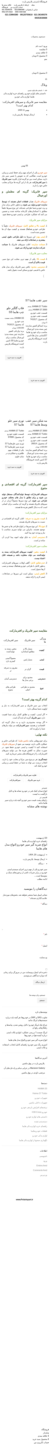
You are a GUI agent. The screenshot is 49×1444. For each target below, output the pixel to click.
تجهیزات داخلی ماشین (38, 1103)
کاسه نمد (42, 1276)
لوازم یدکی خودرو (22, 97)
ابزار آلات (42, 1315)
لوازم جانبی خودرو (39, 1324)
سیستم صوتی (41, 1320)
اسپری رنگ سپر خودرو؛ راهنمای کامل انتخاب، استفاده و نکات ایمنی (25, 1046)
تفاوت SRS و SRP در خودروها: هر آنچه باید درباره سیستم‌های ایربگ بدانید (26, 1018)
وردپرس (43, 1175)
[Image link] (24, 1190)
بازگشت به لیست (40, 794)
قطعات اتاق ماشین (39, 1259)
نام (45, 934)
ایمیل (44, 946)
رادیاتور (43, 1296)
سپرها (29, 526)
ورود (45, 1161)
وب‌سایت (43, 957)
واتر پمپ (42, 1300)
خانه (46, 90)
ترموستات (42, 1291)
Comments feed (40, 1170)
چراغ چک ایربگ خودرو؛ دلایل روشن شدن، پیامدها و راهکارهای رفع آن (26, 1026)
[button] (37, 380)
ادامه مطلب (42, 879)
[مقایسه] (44, 295)
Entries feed (41, 1166)
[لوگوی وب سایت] (35, 27)
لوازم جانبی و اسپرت (33, 1310)
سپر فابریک (32, 705)
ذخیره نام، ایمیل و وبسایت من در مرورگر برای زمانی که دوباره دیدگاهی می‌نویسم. (25, 974)
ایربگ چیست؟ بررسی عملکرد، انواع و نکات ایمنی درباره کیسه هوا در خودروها (26, 1033)
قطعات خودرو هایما (39, 1131)
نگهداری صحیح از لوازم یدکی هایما (33, 1140)
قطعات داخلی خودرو (35, 1253)
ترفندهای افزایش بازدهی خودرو (34, 1107)
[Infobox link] (24, 1402)
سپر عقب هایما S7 (36, 300)
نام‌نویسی (43, 1156)
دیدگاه (44, 904)
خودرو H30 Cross (39, 1112)
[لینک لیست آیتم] (24, 1362)
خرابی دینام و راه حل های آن (15, 1068)
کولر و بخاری (41, 1271)
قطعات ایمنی (41, 1267)
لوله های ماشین (40, 1263)
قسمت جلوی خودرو (15, 434)
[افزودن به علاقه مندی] (44, 374)
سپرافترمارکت (15, 780)
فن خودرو (42, 1304)
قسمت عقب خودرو (39, 313)
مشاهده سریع (44, 386)
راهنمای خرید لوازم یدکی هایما (34, 841)
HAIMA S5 (19, 318)
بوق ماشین (26, 1063)
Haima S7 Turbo (40, 1093)
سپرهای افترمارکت (39, 494)
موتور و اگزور (41, 1283)
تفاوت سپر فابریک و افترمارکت (24, 775)
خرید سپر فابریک (34, 780)
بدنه (29, 306)
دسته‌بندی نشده (40, 1121)
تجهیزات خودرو (41, 1098)
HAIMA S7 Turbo (39, 306)
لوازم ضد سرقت (39, 1328)
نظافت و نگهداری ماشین (37, 1333)
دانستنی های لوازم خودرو (35, 90)
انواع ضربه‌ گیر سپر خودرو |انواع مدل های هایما (27, 1040)
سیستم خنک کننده (39, 1287)
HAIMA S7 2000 (40, 310)
